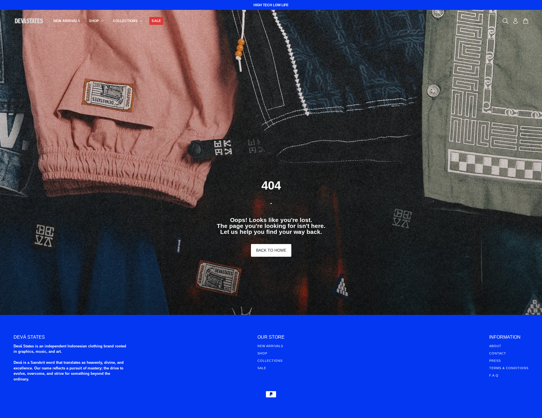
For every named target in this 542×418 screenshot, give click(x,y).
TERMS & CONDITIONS (508, 368)
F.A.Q (494, 375)
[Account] (515, 21)
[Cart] (525, 21)
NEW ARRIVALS (270, 346)
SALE (261, 368)
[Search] (505, 21)
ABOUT (495, 346)
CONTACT (497, 353)
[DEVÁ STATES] (29, 20)
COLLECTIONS (270, 360)
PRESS (495, 360)
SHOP (262, 353)
